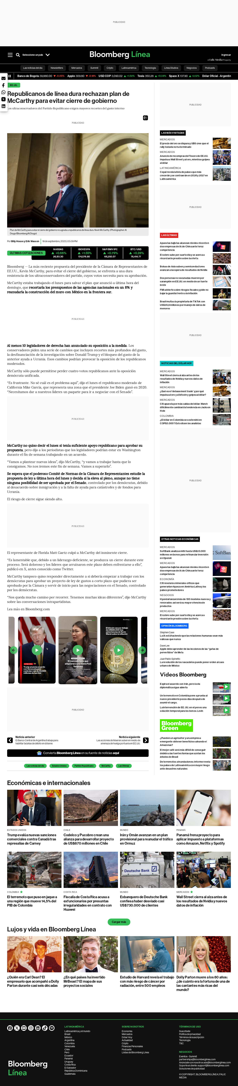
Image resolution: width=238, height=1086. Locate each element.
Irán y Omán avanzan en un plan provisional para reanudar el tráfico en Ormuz (146, 839)
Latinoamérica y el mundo (77, 1031)
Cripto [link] (110, 67)
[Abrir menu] (10, 55)
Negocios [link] (192, 67)
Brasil (67, 1034)
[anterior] (10, 740)
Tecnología (184, 1040)
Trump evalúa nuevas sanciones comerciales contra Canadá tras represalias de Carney (31, 839)
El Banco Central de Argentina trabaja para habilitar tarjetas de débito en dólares (37, 742)
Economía (127, 1031)
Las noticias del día (35, 766)
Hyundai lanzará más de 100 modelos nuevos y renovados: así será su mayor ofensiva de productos (185, 603)
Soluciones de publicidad (192, 1068)
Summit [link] (94, 67)
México (68, 1037)
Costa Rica (70, 1064)
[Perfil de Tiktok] (45, 1028)
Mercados (127, 1034)
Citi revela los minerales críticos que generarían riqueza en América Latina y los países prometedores (183, 587)
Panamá (68, 1058)
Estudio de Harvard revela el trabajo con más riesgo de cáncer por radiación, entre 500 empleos (147, 981)
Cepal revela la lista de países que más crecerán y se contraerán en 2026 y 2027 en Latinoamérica (184, 176)
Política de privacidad (190, 1034)
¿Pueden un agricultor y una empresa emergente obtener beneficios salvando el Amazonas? (183, 742)
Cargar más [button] (119, 922)
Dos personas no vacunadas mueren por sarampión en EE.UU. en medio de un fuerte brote (184, 282)
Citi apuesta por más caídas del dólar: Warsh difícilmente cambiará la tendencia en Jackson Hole (185, 407)
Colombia (69, 1043)
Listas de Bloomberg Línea (135, 1052)
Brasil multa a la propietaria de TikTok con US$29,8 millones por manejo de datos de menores (182, 305)
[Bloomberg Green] (195, 725)
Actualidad (127, 1040)
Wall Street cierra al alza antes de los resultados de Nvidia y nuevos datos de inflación (181, 379)
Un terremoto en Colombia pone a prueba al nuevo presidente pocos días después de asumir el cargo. (184, 699)
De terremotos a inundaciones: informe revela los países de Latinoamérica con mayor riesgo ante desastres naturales (185, 765)
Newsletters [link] (57, 67)
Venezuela (69, 1046)
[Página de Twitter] (17, 1028)
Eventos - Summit (188, 1056)
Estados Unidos (59, 766)
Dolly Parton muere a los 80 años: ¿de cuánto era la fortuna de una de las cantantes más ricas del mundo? (203, 983)
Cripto (125, 1043)
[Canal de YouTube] (24, 1028)
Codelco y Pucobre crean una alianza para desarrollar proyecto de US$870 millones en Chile (89, 839)
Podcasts (127, 1049)
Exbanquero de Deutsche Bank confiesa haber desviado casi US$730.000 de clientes (144, 901)
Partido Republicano (84, 766)
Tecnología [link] (150, 67)
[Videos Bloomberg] (195, 675)
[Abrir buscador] (18, 55)
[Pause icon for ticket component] (9, 76)
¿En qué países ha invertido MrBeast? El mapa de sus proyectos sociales (84, 981)
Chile (67, 1049)
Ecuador (68, 1055)
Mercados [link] (76, 67)
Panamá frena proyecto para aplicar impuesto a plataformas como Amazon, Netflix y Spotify (200, 839)
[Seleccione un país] (47, 55)
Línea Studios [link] (171, 67)
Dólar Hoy (127, 1037)
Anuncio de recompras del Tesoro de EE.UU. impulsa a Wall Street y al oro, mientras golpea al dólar (185, 159)
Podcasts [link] (210, 67)
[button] (145, 117)
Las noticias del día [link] (32, 67)
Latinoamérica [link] (129, 67)
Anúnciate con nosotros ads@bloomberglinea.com (205, 1062)
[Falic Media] (210, 60)
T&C (181, 1043)
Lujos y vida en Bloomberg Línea (51, 929)
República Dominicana (75, 1070)
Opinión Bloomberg (174, 625)
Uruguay (68, 1061)
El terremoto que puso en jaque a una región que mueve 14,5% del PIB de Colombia (32, 901)
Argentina (69, 1040)
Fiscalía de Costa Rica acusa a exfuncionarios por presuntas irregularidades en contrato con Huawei (88, 903)
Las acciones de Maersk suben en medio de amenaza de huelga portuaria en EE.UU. (118, 742)
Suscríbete (184, 1031)
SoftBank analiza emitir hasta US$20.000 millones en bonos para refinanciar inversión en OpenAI (184, 555)
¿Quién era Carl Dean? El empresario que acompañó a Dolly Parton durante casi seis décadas (33, 981)
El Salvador (70, 1067)
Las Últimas (123, 766)
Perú (66, 1052)
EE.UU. (13, 85)
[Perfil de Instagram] (31, 1028)
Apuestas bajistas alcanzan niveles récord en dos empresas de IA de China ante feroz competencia (184, 247)
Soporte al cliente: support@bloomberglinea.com (204, 1065)
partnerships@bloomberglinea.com (197, 1059)
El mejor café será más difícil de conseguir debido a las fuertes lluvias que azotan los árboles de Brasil (183, 753)
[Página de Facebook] (10, 1028)
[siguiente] (146, 740)
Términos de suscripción (191, 1037)
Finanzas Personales (132, 1046)
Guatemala (69, 1073)
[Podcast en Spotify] (52, 1028)
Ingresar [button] (226, 54)
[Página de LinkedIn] (38, 1028)
